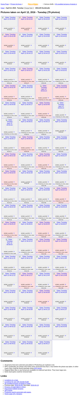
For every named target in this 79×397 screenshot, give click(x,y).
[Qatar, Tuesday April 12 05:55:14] (61, 113)
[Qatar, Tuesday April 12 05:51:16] (9, 77)
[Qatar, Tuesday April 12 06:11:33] (27, 265)
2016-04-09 (19, 385)
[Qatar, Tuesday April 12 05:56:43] (61, 128)
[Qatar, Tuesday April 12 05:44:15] (44, 60)
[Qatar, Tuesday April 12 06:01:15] (27, 163)
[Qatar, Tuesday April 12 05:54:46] (44, 111)
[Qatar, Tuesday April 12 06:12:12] (9, 282)
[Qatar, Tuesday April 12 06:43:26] (44, 333)
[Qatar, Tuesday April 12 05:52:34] (9, 94)
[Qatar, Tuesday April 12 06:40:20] (61, 299)
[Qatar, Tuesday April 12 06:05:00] (44, 214)
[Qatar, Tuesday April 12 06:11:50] (61, 265)
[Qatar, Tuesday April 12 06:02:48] (44, 180)
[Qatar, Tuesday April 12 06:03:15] (9, 197)
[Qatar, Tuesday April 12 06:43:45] (61, 333)
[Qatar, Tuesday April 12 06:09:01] (27, 231)
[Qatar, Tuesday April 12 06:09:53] (9, 249)
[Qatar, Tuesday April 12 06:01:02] (9, 163)
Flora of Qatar (33, 4)
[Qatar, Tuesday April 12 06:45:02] (27, 350)
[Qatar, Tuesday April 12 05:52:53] (27, 94)
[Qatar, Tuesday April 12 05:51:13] (61, 60)
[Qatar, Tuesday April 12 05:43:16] (27, 26)
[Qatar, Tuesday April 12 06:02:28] (27, 180)
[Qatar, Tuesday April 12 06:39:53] (27, 299)
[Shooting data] (14, 28)
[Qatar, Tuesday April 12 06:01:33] (44, 163)
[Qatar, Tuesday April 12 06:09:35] (44, 231)
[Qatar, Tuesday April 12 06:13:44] (44, 282)
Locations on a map (11, 380)
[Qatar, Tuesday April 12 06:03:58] (44, 197)
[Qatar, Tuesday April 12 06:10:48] (61, 248)
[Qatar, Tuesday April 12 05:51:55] (44, 77)
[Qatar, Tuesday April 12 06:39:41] (9, 299)
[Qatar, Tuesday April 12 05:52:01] (61, 77)
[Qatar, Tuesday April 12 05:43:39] (9, 43)
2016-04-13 (35, 385)
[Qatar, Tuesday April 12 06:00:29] (27, 146)
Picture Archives (16, 4)
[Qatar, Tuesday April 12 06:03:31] (27, 197)
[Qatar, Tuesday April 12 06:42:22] (9, 333)
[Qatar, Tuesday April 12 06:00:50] (61, 146)
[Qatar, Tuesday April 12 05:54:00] (9, 111)
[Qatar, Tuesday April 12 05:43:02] (9, 26)
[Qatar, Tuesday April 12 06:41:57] (61, 316)
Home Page (5, 4)
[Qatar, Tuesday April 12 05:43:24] (44, 26)
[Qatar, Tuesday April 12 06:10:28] (44, 248)
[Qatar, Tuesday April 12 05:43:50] (44, 43)
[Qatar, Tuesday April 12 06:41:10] (44, 316)
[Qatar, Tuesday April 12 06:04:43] (27, 214)
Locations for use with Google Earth (17, 382)
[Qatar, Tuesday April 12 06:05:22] (9, 231)
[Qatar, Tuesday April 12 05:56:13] (44, 128)
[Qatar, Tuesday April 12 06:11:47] (44, 265)
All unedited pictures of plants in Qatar (17, 383)
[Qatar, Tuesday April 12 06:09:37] (61, 231)
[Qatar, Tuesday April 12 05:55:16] (9, 130)
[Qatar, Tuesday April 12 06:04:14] (61, 197)
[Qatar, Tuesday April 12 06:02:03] (9, 180)
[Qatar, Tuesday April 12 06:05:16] (61, 214)
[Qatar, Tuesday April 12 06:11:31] (9, 265)
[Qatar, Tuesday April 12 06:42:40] (27, 333)
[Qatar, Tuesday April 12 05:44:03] (9, 60)
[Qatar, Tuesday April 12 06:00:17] (9, 146)
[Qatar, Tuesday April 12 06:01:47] (61, 163)
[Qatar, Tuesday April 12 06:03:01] (61, 180)
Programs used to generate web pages (18, 392)
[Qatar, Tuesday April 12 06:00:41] (44, 146)
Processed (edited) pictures (14, 389)
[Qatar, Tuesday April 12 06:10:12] (27, 248)
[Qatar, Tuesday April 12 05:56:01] (27, 128)
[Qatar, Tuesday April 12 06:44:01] (9, 350)
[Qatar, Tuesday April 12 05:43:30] (61, 26)
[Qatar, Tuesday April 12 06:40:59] (27, 316)
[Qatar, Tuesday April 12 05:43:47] (27, 43)
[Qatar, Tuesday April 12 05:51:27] (27, 77)
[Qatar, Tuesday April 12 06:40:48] (9, 316)
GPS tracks (38, 368)
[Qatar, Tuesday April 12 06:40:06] (44, 299)
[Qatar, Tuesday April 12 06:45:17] (44, 350)
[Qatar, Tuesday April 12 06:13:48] (61, 282)
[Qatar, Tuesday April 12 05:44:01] (61, 43)
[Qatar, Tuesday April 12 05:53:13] (44, 96)
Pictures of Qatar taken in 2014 (15, 387)
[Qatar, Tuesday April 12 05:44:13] (27, 60)
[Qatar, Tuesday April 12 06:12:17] (27, 282)
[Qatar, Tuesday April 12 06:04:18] (9, 214)
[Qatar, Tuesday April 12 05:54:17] (27, 111)
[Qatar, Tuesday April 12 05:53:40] (61, 94)
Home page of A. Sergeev (13, 394)
